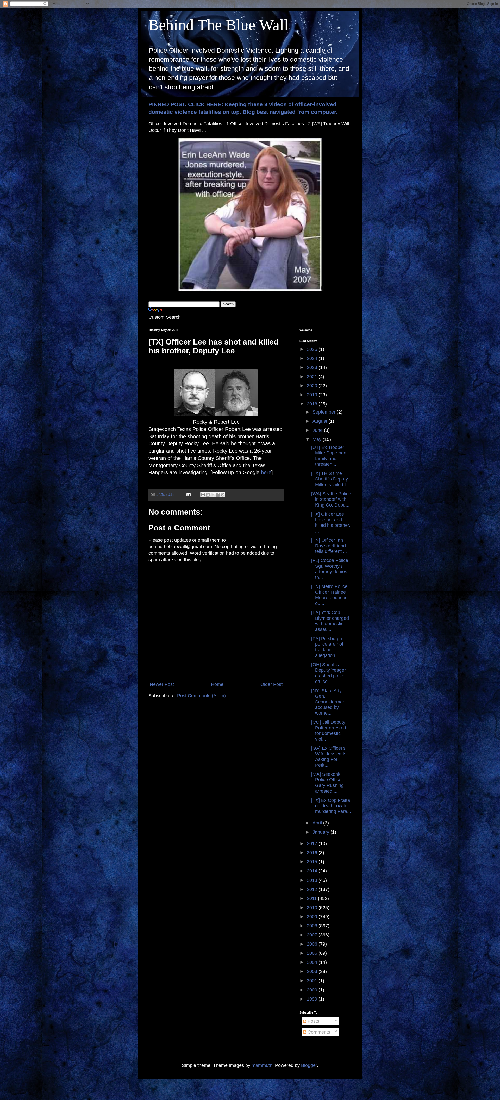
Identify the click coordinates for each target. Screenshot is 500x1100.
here (266, 472)
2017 (312, 843)
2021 (312, 376)
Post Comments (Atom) (201, 695)
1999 (312, 999)
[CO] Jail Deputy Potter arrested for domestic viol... (328, 731)
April (317, 823)
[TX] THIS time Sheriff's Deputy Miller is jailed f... (330, 479)
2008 (312, 925)
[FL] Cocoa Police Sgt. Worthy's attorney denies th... (329, 569)
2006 (312, 944)
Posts (312, 1021)
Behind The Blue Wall (218, 25)
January (321, 832)
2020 (312, 385)
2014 (312, 870)
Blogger (309, 1065)
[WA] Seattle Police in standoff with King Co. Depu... (331, 499)
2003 (312, 971)
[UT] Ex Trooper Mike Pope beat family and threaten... (329, 456)
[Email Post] (188, 494)
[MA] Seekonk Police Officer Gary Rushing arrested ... (327, 783)
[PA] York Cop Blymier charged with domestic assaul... (330, 621)
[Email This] (202, 494)
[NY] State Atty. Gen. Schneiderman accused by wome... (328, 702)
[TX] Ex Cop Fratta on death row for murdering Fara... (331, 806)
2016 (312, 852)
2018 (312, 404)
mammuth (262, 1065)
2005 (312, 953)
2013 (312, 880)
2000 (312, 989)
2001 (312, 980)
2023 (312, 367)
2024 (312, 358)
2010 (312, 907)
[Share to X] (212, 494)
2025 (312, 349)
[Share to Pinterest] (222, 494)
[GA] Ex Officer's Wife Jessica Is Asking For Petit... (328, 757)
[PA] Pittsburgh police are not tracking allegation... (327, 647)
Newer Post (162, 684)
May (317, 439)
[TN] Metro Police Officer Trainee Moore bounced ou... (329, 595)
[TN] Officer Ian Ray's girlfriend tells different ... (329, 546)
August (320, 421)
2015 (312, 861)
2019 (312, 394)
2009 (312, 916)
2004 (312, 962)
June (318, 430)
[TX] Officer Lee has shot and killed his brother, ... (330, 522)
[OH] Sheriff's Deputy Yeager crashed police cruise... (328, 673)
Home (217, 684)
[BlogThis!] (207, 494)
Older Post (271, 684)
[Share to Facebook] (217, 494)
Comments (318, 1032)
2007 (312, 935)
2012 (312, 889)
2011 (312, 898)
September (324, 412)
